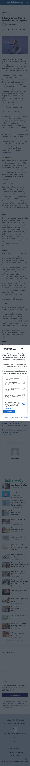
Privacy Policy (24, 417)
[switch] (23, 383)
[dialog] (15, 383)
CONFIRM (9, 411)
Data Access (15, 417)
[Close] (26, 348)
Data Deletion (5, 417)
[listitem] (15, 379)
